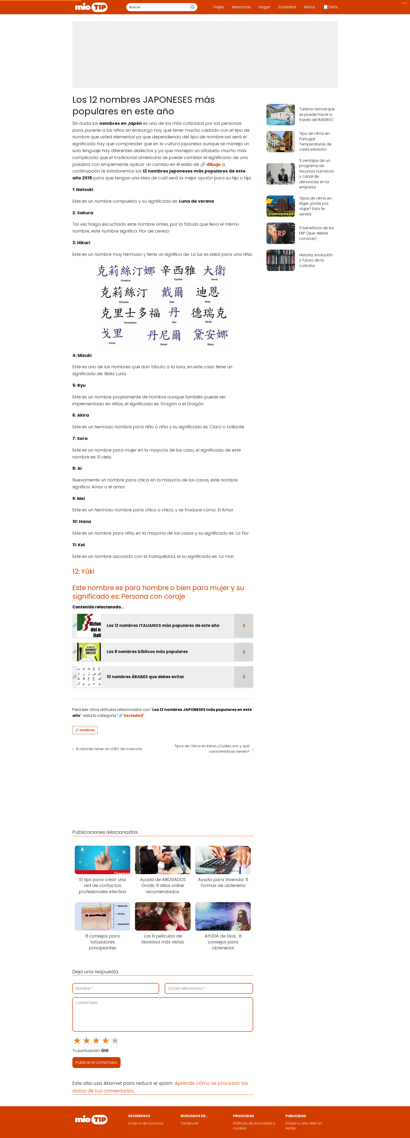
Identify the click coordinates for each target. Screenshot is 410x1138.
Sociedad (287, 7)
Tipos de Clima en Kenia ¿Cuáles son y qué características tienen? (212, 748)
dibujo (213, 164)
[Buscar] (192, 7)
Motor (309, 7)
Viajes (218, 7)
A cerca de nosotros (145, 1123)
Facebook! (190, 1123)
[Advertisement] (205, 54)
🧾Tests (330, 7)
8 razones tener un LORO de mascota (109, 748)
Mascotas (241, 7)
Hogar (264, 7)
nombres (87, 730)
